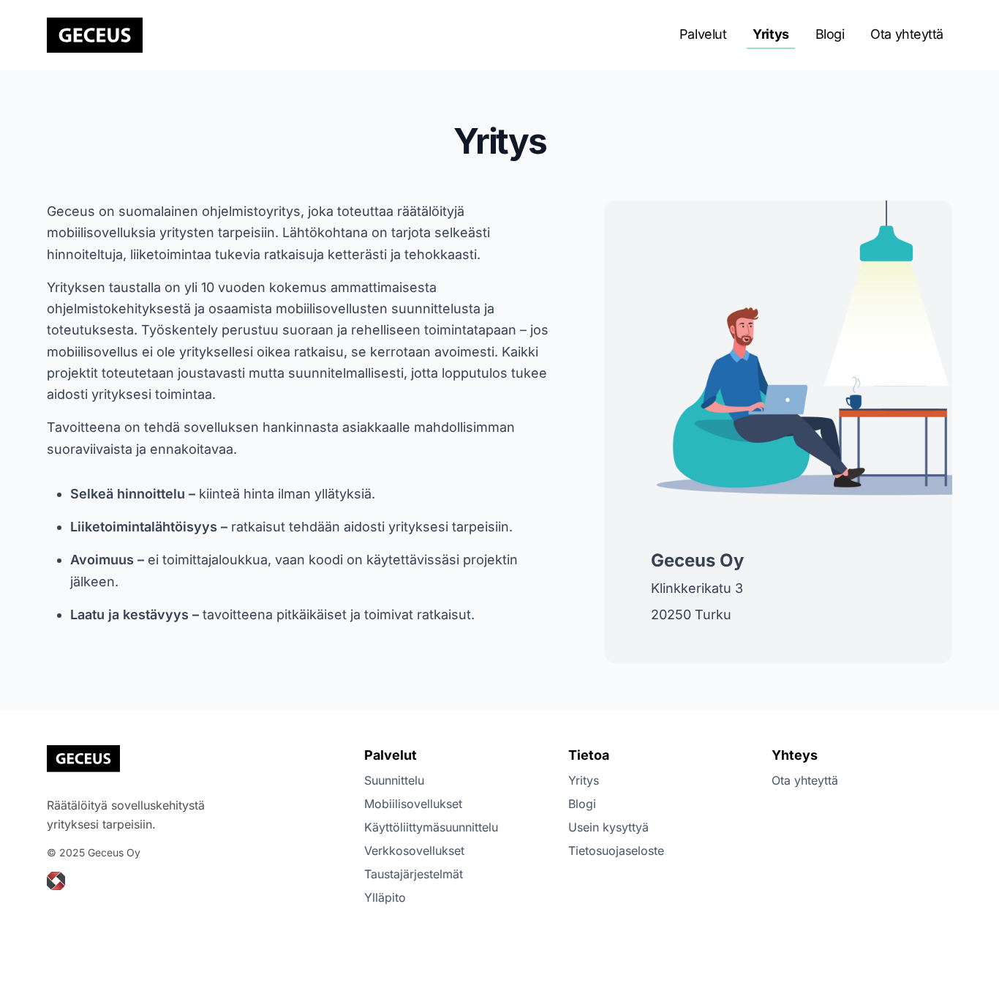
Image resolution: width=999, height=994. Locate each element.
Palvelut (702, 34)
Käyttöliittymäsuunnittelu (431, 827)
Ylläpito (385, 897)
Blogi (830, 34)
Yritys (770, 34)
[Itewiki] (56, 881)
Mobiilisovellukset (413, 803)
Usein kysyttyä (608, 827)
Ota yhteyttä (906, 34)
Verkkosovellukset (414, 850)
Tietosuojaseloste (616, 850)
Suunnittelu (394, 780)
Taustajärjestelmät (413, 874)
